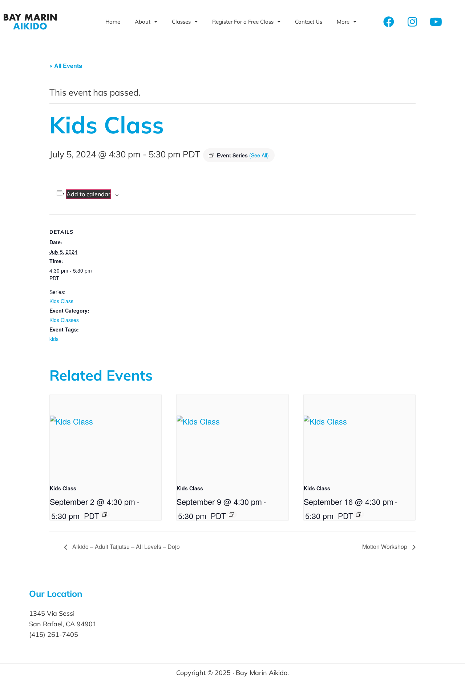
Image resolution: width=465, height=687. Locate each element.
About (142, 21)
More (343, 21)
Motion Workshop (385, 546)
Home (112, 21)
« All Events (65, 65)
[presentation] (105, 436)
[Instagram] (412, 22)
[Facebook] (389, 22)
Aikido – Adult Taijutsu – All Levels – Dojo (125, 546)
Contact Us (308, 21)
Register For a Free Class (243, 21)
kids (53, 338)
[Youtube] (436, 22)
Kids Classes (64, 320)
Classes (181, 21)
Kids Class (61, 301)
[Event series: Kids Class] (104, 514)
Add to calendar (88, 194)
